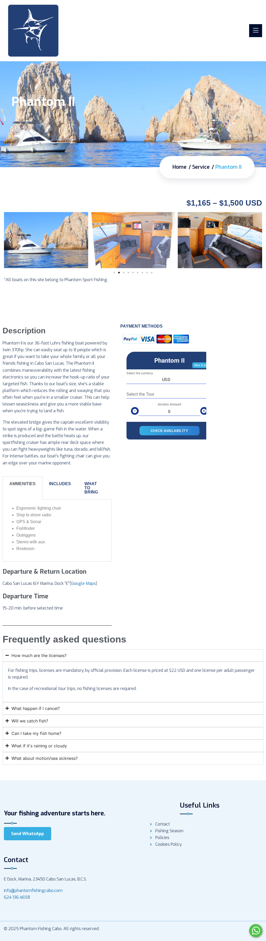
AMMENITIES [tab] (22, 484)
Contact (162, 824)
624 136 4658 (17, 897)
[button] (9, 240)
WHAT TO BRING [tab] (91, 488)
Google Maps (83, 583)
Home (179, 167)
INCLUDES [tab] (60, 484)
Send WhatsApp (27, 833)
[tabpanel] (57, 531)
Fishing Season (169, 831)
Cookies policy (168, 844)
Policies (162, 837)
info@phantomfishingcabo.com (33, 890)
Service (201, 167)
